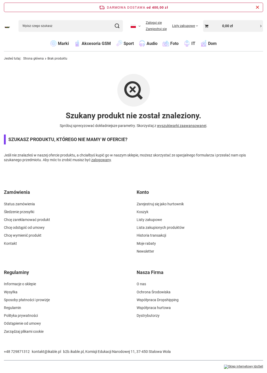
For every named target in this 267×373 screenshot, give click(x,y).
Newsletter (145, 251)
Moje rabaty (146, 243)
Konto (143, 192)
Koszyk (142, 212)
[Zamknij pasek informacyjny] (257, 7)
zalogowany (101, 160)
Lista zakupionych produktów (161, 227)
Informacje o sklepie (20, 284)
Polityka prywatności (21, 315)
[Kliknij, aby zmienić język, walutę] (136, 26)
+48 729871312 (17, 351)
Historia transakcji (151, 235)
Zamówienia (17, 192)
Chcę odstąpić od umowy (24, 227)
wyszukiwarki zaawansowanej (181, 126)
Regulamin (12, 308)
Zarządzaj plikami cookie (24, 331)
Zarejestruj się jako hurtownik (160, 204)
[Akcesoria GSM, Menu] (113, 43)
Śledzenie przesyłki (19, 212)
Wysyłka (10, 292)
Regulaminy (16, 272)
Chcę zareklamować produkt (27, 220)
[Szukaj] (117, 26)
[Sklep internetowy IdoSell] (243, 367)
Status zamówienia (19, 204)
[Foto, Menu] (181, 43)
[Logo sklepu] (7, 26)
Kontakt (10, 243)
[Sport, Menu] (136, 43)
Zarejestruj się (156, 29)
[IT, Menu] (198, 43)
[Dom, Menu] (219, 43)
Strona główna (33, 58)
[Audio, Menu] (160, 43)
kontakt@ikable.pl (46, 351)
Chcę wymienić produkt (22, 235)
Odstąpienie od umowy (22, 323)
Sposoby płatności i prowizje (27, 300)
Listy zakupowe (149, 220)
